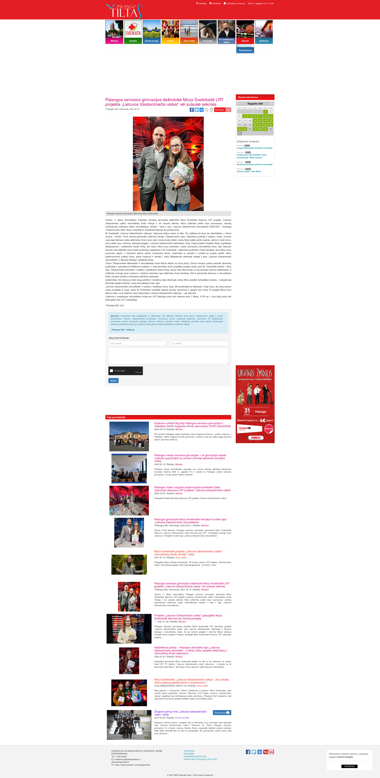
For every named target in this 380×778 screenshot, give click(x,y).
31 (239, 133)
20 (255, 124)
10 (239, 120)
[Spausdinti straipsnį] (206, 109)
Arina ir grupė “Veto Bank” (249, 171)
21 (260, 124)
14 (260, 120)
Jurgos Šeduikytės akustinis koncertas (254, 148)
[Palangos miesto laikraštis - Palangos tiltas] (124, 9)
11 (245, 120)
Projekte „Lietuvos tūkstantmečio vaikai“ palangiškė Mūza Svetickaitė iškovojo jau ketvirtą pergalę (188, 616)
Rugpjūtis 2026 (255, 103)
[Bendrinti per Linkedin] (202, 109)
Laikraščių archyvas (235, 3)
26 (250, 129)
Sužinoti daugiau (345, 756)
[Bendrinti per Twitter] (197, 109)
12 (250, 120)
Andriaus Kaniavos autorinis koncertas (255, 164)
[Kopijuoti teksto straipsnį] (211, 109)
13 (255, 120)
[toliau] (272, 103)
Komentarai (221, 712)
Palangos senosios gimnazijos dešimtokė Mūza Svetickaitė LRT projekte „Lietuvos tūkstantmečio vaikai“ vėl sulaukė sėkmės (192, 584)
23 (271, 124)
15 (265, 120)
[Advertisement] (190, 74)
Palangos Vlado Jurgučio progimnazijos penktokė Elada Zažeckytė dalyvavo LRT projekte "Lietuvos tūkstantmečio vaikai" (192, 488)
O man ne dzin (182, 717)
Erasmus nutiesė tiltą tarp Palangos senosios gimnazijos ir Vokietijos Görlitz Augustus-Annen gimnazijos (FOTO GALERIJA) (192, 424)
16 (271, 120)
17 (239, 124)
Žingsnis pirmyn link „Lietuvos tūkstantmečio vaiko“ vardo (180, 712)
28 (260, 129)
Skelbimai (189, 753)
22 (265, 124)
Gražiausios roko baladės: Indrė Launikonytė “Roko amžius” (251, 156)
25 (245, 129)
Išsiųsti (113, 380)
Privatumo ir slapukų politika (200, 759)
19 (250, 124)
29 (265, 129)
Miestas (179, 429)
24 (239, 129)
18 (245, 124)
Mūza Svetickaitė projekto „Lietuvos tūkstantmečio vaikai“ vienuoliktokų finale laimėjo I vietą (188, 552)
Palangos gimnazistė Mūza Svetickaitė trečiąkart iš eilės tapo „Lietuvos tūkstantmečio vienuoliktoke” (190, 520)
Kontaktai (216, 3)
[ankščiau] (238, 103)
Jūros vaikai (180, 557)
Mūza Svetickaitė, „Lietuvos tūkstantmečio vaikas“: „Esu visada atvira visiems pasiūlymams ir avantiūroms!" (191, 680)
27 (255, 129)
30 (271, 129)
